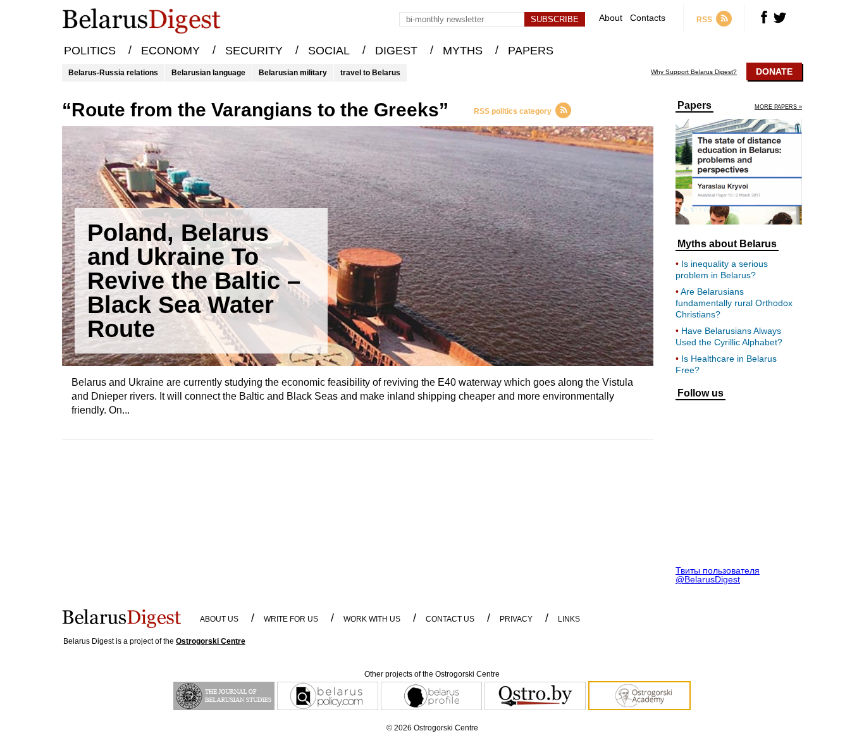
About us (219, 619)
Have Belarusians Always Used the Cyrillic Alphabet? (729, 336)
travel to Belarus (370, 72)
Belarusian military (293, 72)
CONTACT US (450, 619)
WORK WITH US (371, 619)
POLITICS (90, 50)
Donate (774, 71)
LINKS (569, 619)
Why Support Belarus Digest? (694, 72)
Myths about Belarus (727, 244)
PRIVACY (516, 619)
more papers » (778, 107)
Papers (694, 106)
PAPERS (530, 50)
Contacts (647, 18)
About (610, 18)
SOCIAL (329, 50)
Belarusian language (208, 72)
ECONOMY (170, 50)
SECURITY (254, 50)
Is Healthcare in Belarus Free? (726, 364)
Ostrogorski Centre (210, 641)
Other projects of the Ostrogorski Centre (432, 674)
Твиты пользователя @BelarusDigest (718, 574)
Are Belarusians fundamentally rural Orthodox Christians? (734, 302)
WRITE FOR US (291, 619)
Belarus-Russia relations (113, 72)
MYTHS (463, 50)
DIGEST (396, 50)
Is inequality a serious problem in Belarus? (722, 269)
